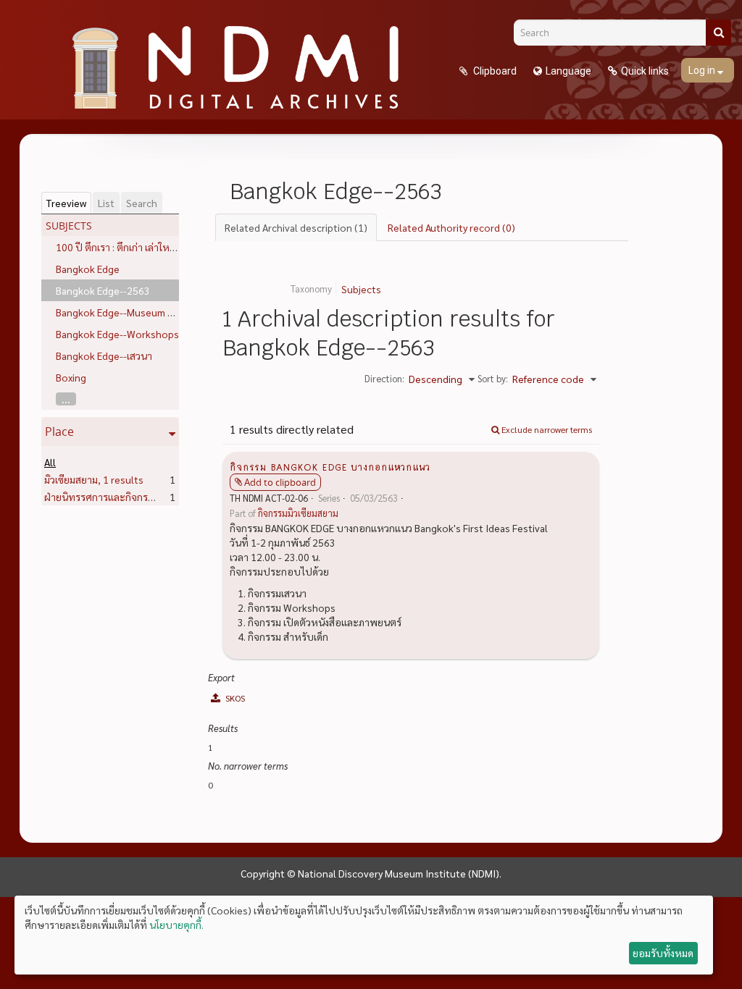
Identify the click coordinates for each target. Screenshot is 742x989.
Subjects (361, 288)
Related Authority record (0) (451, 227)
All (50, 461)
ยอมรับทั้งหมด (663, 952)
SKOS (234, 698)
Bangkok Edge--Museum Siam (122, 312)
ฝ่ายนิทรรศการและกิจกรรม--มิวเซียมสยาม (154, 496)
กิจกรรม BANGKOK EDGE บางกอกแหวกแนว (330, 466)
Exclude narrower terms (545, 429)
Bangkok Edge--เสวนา (104, 355)
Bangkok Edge (88, 268)
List (106, 202)
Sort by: (493, 378)
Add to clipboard (280, 482)
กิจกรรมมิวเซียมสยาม (298, 513)
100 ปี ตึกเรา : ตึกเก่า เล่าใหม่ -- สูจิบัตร (136, 246)
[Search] (718, 33)
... (66, 398)
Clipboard (494, 71)
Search (141, 202)
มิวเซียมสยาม (93, 479)
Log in (702, 70)
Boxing (71, 377)
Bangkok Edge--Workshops (117, 333)
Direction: (384, 378)
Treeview (66, 202)
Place (59, 431)
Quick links (645, 71)
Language (568, 71)
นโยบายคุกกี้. (176, 924)
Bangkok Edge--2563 (103, 290)
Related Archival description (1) (296, 227)
